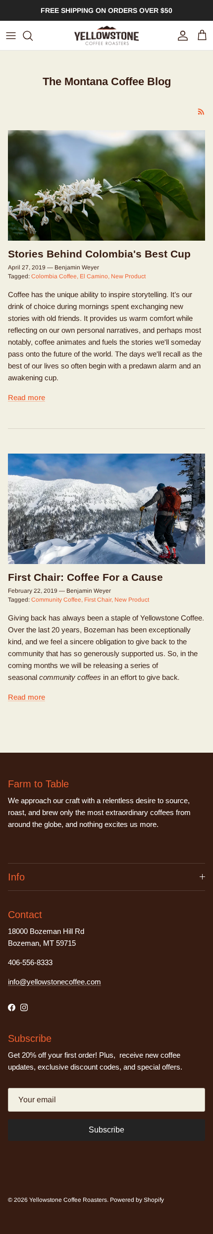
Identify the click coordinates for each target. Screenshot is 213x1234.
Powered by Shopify (137, 1199)
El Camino (94, 276)
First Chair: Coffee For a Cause (85, 577)
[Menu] (11, 36)
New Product (128, 276)
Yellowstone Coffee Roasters (68, 1199)
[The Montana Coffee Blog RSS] (201, 111)
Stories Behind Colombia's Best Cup (99, 253)
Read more (26, 397)
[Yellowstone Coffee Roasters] (106, 35)
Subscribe (106, 1130)
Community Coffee (56, 599)
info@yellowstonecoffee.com (54, 981)
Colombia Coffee (54, 276)
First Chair (97, 599)
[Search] (33, 36)
